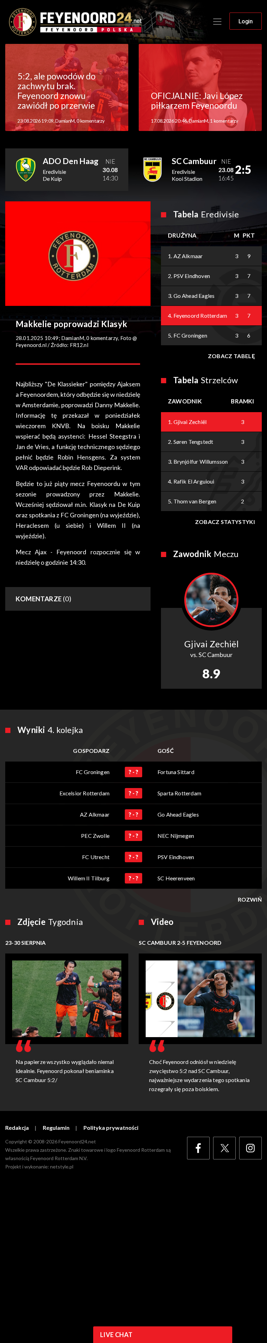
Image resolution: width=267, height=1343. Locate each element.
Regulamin (56, 1127)
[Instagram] (250, 1148)
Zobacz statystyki (225, 521)
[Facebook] (198, 1148)
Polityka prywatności (110, 1127)
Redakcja (17, 1127)
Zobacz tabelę (231, 356)
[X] (224, 1148)
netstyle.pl (61, 1167)
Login (245, 21)
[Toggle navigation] (217, 21)
